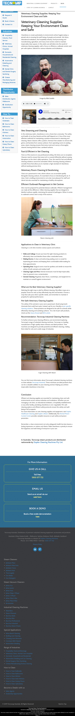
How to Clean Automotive (8, 137)
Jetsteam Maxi (10, 563)
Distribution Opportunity (8, 106)
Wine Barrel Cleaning (13, 633)
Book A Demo (9, 21)
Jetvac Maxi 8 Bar (11, 601)
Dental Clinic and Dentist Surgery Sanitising (9, 71)
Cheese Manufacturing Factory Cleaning (19, 664)
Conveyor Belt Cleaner (13, 641)
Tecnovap (23, 127)
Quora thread (35, 313)
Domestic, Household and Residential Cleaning (9, 54)
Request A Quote (7, 16)
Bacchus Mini (10, 618)
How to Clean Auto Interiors (15, 679)
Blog (62, 3)
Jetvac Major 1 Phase (12, 593)
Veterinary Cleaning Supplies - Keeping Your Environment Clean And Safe (43, 127)
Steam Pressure (11, 613)
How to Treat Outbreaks (8, 119)
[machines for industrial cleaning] (12, 4)
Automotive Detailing (13, 643)
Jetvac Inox (9, 591)
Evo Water (9, 575)
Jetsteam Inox (10, 570)
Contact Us (8, 24)
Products (54, 3)
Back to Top (62, 704)
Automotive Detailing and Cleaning (8, 63)
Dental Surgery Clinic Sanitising (16, 661)
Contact (51, 7)
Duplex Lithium (43, 414)
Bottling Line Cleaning (13, 636)
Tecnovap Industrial (38, 382)
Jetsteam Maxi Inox (12, 565)
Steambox (9, 611)
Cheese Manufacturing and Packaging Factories (9, 79)
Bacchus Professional (13, 621)
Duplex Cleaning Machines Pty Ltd (48, 442)
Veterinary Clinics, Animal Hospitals (7, 46)
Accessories (9, 603)
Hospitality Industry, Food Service (7, 37)
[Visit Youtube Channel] (35, 549)
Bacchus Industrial (12, 623)
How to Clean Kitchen (13, 676)
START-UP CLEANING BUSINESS (36, 7)
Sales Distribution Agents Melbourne (9, 98)
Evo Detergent (10, 578)
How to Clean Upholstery (8, 149)
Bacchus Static (10, 616)
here (37, 516)
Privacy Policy (37, 544)
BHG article (46, 313)
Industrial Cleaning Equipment (37, 3)
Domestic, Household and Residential (18, 656)
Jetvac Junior (10, 588)
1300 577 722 (37, 477)
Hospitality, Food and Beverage (16, 651)
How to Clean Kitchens (8, 131)
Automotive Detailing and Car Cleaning (19, 658)
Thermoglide (10, 573)
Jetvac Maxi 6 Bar (11, 598)
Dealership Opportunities (14, 694)
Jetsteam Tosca (11, 568)
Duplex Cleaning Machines (49, 538)
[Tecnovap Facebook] (40, 549)
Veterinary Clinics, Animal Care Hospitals (19, 653)
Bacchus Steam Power (13, 626)
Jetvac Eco (9, 585)
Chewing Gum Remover (14, 638)
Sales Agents (10, 691)
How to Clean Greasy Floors (8, 143)
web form (37, 497)
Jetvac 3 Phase (10, 596)
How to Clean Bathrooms (8, 125)
